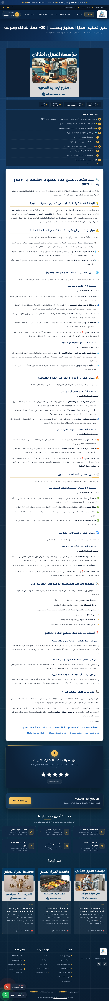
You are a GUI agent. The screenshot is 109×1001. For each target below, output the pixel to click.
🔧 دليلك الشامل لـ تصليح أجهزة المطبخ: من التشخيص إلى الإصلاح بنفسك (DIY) (69, 119)
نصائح (91, 32)
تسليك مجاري (73, 727)
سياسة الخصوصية (40, 972)
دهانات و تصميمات (64, 972)
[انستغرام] (8, 7)
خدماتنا (79, 14)
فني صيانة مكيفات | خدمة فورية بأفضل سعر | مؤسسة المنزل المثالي (91, 911)
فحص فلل (46, 727)
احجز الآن (25, 2)
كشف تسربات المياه (90, 727)
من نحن (54, 14)
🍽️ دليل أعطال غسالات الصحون (86, 160)
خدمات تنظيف (65, 968)
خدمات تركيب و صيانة (63, 964)
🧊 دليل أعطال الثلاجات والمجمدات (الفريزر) (82, 132)
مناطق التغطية (65, 14)
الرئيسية (89, 14)
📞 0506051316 (20, 801)
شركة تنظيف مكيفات (57, 733)
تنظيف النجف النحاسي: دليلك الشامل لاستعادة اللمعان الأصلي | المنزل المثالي (19, 911)
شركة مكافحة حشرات (36, 733)
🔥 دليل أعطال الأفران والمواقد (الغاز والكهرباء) (81, 146)
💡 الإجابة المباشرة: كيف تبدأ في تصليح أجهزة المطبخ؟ (78, 123)
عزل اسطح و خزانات (63, 977)
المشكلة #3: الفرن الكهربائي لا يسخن (82, 151)
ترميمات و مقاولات (64, 956)
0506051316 (100, 7)
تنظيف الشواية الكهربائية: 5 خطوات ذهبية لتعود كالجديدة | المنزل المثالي (57, 911)
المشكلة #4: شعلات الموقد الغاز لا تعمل (81, 155)
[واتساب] (12, 7)
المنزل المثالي (100, 32)
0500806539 (17, 960)
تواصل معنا (29, 14)
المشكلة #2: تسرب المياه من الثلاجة (82, 141)
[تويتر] (3, 7)
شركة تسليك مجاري (31, 727)
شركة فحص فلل (92, 733)
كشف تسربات (76, 733)
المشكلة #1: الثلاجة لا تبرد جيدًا (84, 137)
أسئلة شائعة (42, 14)
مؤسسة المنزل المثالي (60, 997)
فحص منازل (66, 981)
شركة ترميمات (59, 727)
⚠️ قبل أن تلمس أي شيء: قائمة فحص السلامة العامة (78, 128)
